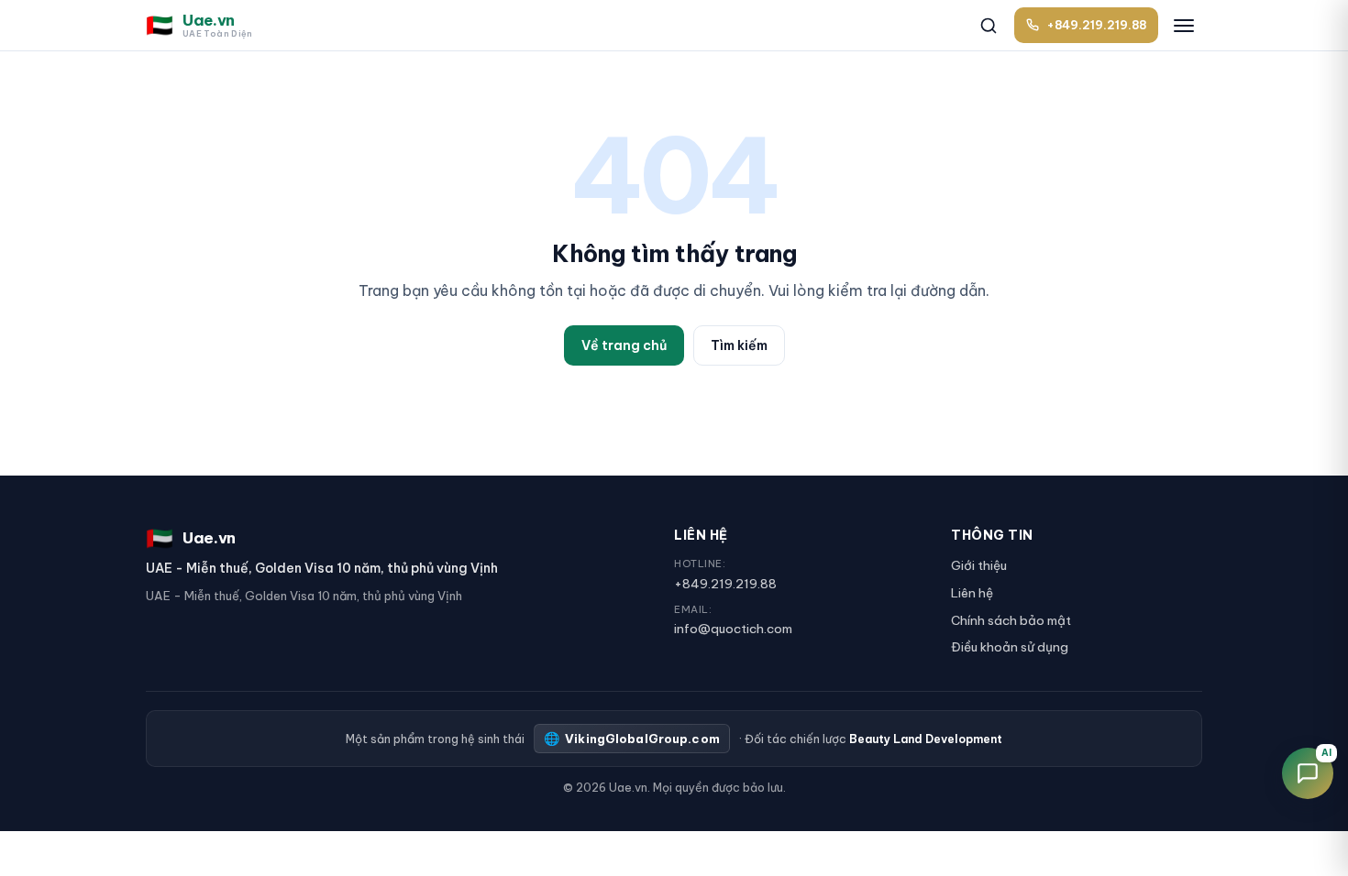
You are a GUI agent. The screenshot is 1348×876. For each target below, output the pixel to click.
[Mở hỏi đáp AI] (1307, 773)
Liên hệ (972, 593)
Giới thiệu (979, 565)
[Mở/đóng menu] (1184, 25)
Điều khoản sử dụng (1009, 647)
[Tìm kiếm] (988, 25)
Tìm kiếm (739, 345)
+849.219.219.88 (725, 583)
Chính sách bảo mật (1011, 620)
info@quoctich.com (733, 628)
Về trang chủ (624, 345)
